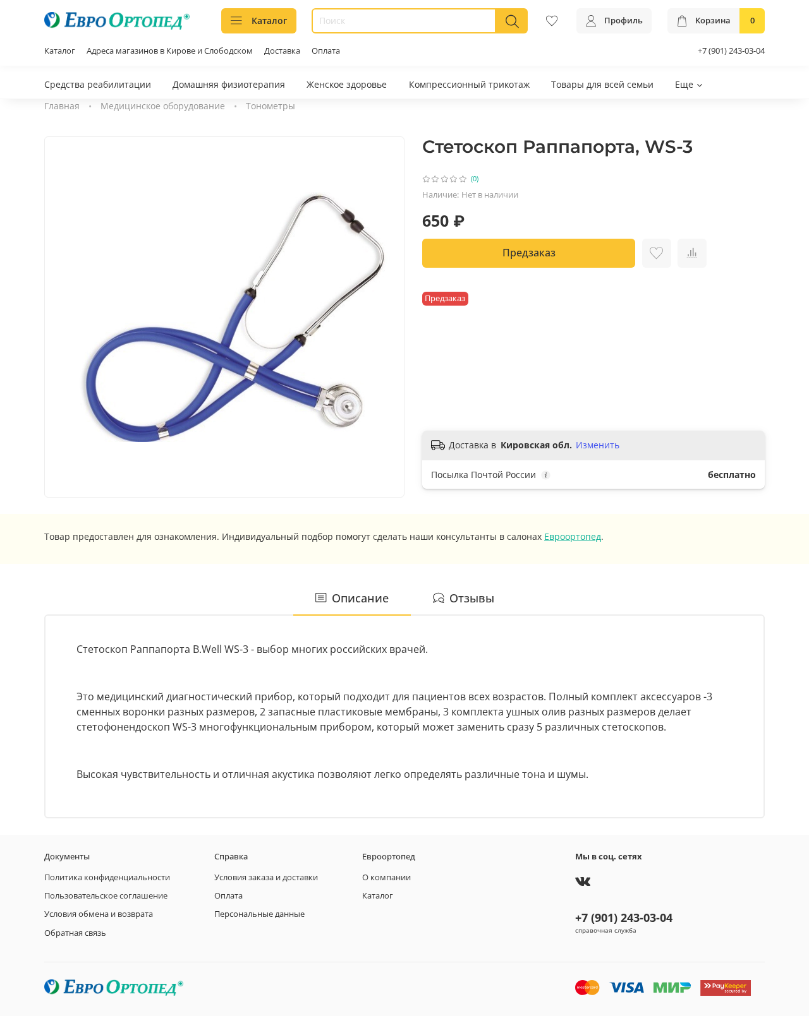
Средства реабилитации (97, 84)
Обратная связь (75, 933)
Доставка (282, 50)
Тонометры (270, 106)
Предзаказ (529, 253)
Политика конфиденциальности (107, 877)
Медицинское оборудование (162, 106)
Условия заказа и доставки (266, 877)
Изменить (597, 445)
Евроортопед (572, 536)
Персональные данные (259, 914)
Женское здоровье (347, 84)
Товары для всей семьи (602, 84)
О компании (386, 877)
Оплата (326, 50)
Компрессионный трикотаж (469, 84)
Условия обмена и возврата (98, 914)
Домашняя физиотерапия (229, 84)
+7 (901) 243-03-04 (731, 50)
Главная (62, 106)
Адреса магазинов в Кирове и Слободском (170, 50)
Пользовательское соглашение (105, 895)
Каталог (269, 21)
